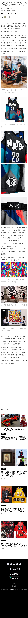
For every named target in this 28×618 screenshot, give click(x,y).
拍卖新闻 (4, 433)
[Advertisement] (14, 384)
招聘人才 (14, 585)
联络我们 (14, 583)
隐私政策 (14, 586)
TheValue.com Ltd (13, 589)
